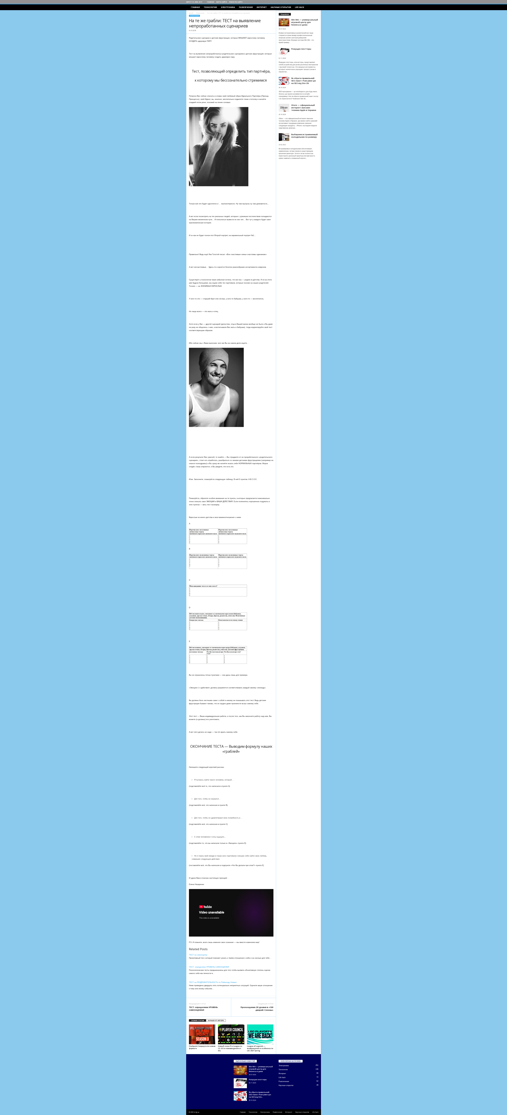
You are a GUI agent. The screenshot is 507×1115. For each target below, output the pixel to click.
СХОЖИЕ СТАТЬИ (197, 1020)
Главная (210, 2)
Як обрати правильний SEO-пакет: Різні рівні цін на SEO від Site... (260, 1094)
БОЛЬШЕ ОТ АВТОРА (216, 1020)
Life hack (299, 7)
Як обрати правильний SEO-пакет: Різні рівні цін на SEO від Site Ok (303, 80)
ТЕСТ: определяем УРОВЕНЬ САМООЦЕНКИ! (209, 967)
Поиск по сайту (236, 2)
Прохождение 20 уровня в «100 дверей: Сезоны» (257, 1008)
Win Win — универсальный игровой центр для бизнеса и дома (304, 22)
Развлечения (246, 7)
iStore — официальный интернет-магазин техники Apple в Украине (303, 107)
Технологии (210, 7)
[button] (317, 7)
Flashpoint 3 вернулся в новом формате (202, 1047)
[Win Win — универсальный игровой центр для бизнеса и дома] (240, 1070)
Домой (191, 13)
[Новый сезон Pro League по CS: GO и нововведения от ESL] (231, 1034)
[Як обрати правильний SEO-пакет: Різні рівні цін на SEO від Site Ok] (240, 1096)
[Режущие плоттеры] (240, 1083)
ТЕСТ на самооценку (198, 955)
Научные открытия (281, 7)
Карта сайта (221, 2)
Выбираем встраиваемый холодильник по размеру (304, 135)
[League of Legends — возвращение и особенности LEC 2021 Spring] (260, 1034)
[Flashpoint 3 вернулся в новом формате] (202, 1034)
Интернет (262, 7)
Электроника (228, 7)
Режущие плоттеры (301, 49)
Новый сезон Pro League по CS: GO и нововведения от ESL (230, 1048)
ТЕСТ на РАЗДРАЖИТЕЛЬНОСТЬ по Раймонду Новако (213, 982)
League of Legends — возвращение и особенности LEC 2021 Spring (260, 1048)
